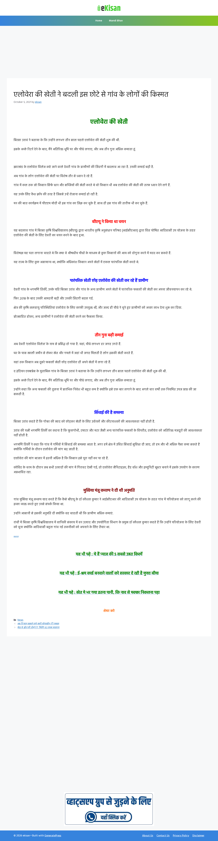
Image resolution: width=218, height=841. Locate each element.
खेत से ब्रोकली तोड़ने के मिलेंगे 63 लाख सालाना (38, 628)
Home (98, 21)
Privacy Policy (181, 836)
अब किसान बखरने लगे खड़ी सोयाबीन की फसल (38, 624)
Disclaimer (198, 836)
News (20, 620)
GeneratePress (52, 836)
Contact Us (163, 836)
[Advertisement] (109, 53)
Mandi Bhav (116, 21)
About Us (147, 836)
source (16, 536)
